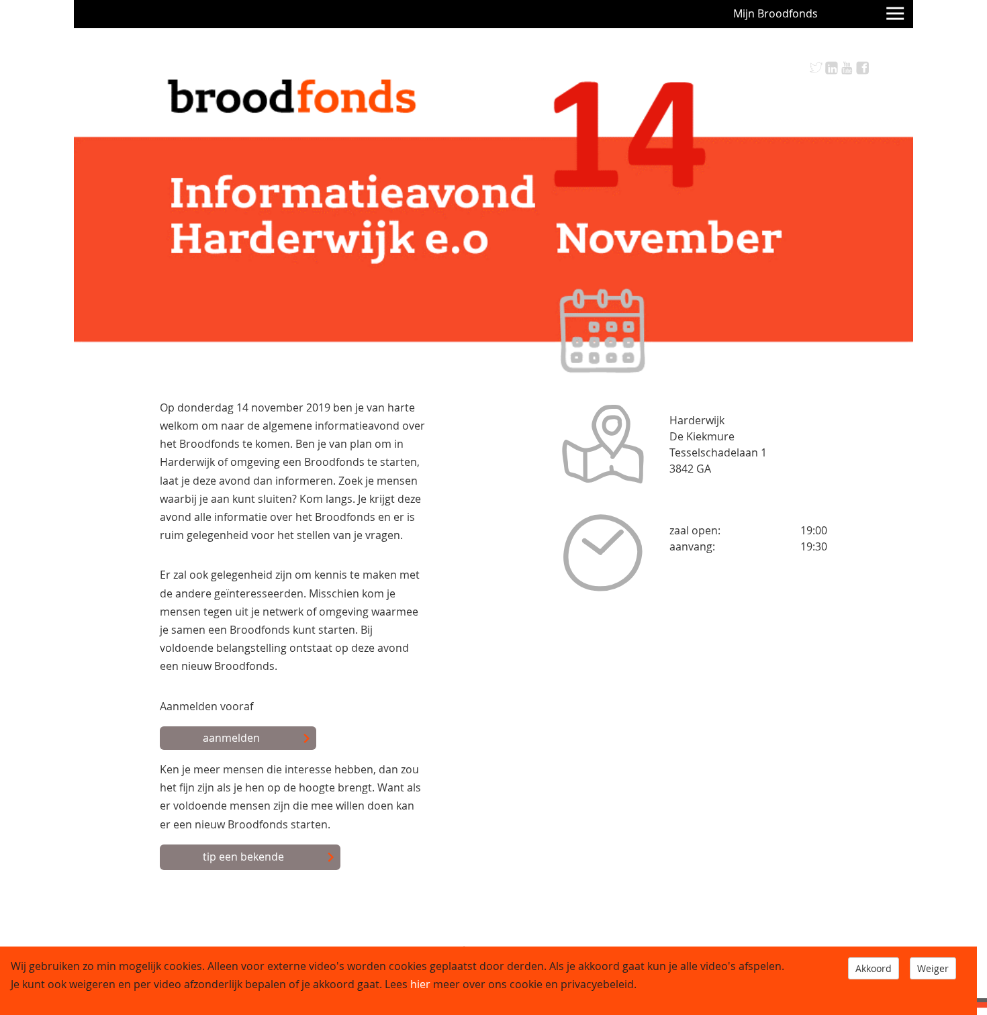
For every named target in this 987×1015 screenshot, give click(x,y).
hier (420, 984)
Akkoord (873, 968)
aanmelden (231, 737)
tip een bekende (243, 856)
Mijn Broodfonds (775, 13)
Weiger (933, 968)
